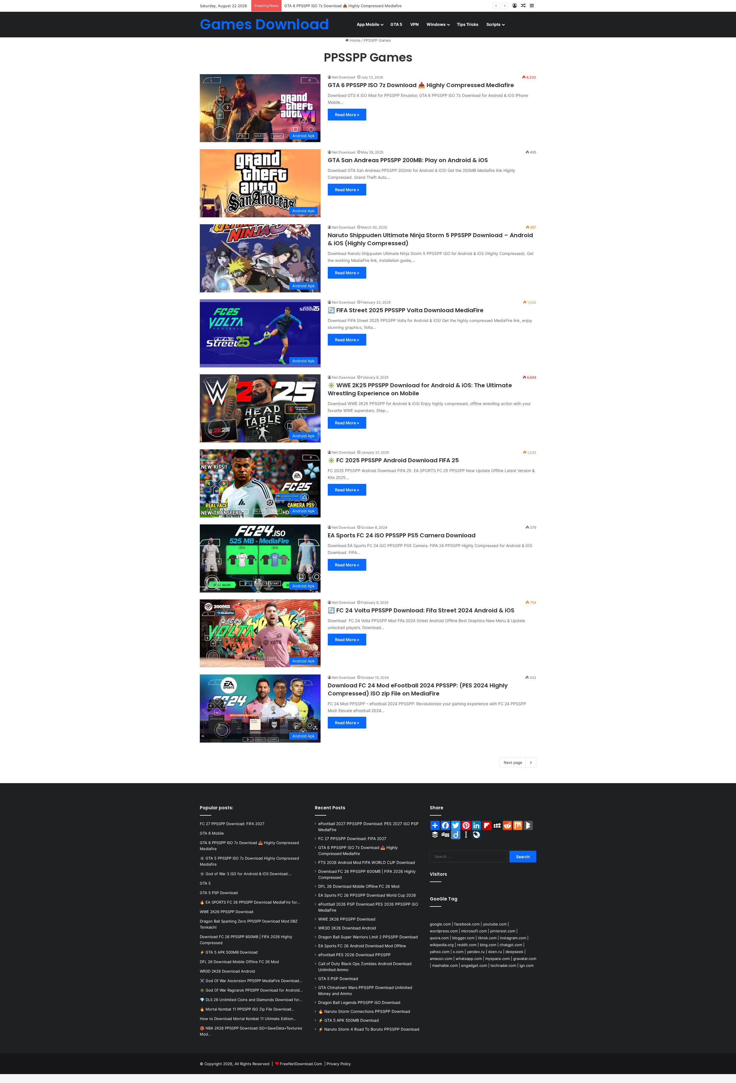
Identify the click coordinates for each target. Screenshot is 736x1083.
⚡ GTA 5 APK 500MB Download (348, 1020)
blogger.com (463, 938)
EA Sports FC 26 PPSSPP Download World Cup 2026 (367, 895)
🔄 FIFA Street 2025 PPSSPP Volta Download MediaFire (406, 310)
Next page (513, 762)
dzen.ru (495, 951)
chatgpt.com (511, 944)
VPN (414, 24)
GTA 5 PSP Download (338, 978)
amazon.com (441, 958)
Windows (436, 24)
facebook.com (467, 924)
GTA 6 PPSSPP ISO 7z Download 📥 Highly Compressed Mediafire (343, 5)
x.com (458, 951)
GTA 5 (396, 24)
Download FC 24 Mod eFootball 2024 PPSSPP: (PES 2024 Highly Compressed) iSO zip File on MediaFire (418, 689)
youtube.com (495, 924)
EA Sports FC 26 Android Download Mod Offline (362, 946)
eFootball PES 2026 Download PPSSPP (354, 954)
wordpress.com (444, 931)
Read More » (347, 114)
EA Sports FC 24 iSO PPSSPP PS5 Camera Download (402, 535)
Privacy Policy (339, 1063)
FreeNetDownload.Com (301, 1063)
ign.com (527, 965)
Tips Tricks (467, 24)
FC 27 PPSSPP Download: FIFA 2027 (352, 838)
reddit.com (466, 944)
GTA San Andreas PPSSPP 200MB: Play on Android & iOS (408, 160)
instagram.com (513, 938)
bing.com (488, 944)
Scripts (493, 24)
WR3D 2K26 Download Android (347, 928)
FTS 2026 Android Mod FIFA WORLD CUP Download (366, 862)
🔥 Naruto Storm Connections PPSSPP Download (364, 1011)
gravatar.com (524, 958)
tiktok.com (487, 938)
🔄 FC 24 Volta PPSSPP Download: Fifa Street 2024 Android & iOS (421, 610)
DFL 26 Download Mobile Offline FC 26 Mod (358, 886)
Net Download (343, 77)
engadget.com (474, 965)
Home (355, 40)
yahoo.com (439, 951)
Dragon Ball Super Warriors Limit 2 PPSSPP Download (368, 937)
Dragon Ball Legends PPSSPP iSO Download (359, 1002)
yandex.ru (476, 951)
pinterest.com (502, 931)
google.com (440, 924)
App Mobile (368, 24)
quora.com (439, 938)
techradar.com (503, 965)
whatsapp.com (469, 958)
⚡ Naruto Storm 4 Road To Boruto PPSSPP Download (368, 1029)
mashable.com (445, 965)
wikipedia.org (442, 944)
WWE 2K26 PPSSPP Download (346, 919)
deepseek (514, 951)
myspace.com (497, 958)
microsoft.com (474, 931)
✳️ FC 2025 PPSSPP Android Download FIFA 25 (393, 460)
